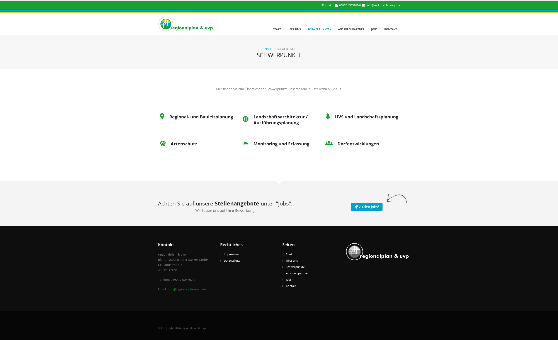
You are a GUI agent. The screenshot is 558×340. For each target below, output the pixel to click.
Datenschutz (232, 261)
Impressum (231, 254)
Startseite (268, 48)
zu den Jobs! (368, 206)
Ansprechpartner (351, 29)
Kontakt (390, 29)
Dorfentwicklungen (358, 144)
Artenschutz (184, 144)
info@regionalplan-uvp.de (383, 5)
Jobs (374, 29)
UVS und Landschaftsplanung (366, 117)
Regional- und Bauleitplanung (201, 117)
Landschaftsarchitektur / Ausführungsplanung (280, 120)
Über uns (294, 29)
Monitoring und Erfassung (281, 144)
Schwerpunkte (318, 29)
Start (277, 29)
